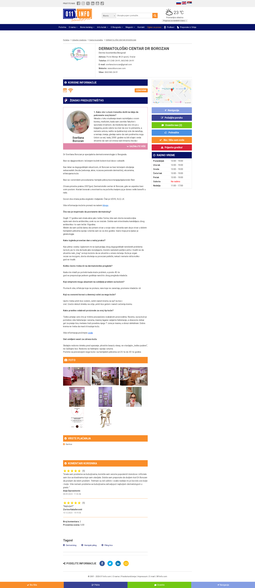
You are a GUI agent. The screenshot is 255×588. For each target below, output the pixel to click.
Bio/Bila (33, 585)
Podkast (170, 27)
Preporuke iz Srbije (188, 27)
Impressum (143, 576)
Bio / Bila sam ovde (173, 140)
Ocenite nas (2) (173, 125)
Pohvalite (173, 132)
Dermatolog (70, 545)
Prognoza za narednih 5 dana (174, 21)
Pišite (97, 585)
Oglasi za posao (154, 27)
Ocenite (161, 585)
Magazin (129, 27)
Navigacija (173, 110)
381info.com (161, 576)
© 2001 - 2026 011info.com (99, 576)
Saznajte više (137, 146)
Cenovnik (141, 90)
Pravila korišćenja (128, 576)
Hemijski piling (90, 545)
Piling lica (108, 545)
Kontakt (141, 27)
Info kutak (101, 27)
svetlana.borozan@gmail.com (119, 64)
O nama (72, 27)
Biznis (106, 16)
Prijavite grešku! (173, 147)
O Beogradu (116, 27)
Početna (62, 27)
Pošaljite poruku (174, 117)
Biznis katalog (86, 27)
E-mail (152, 576)
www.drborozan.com (117, 68)
